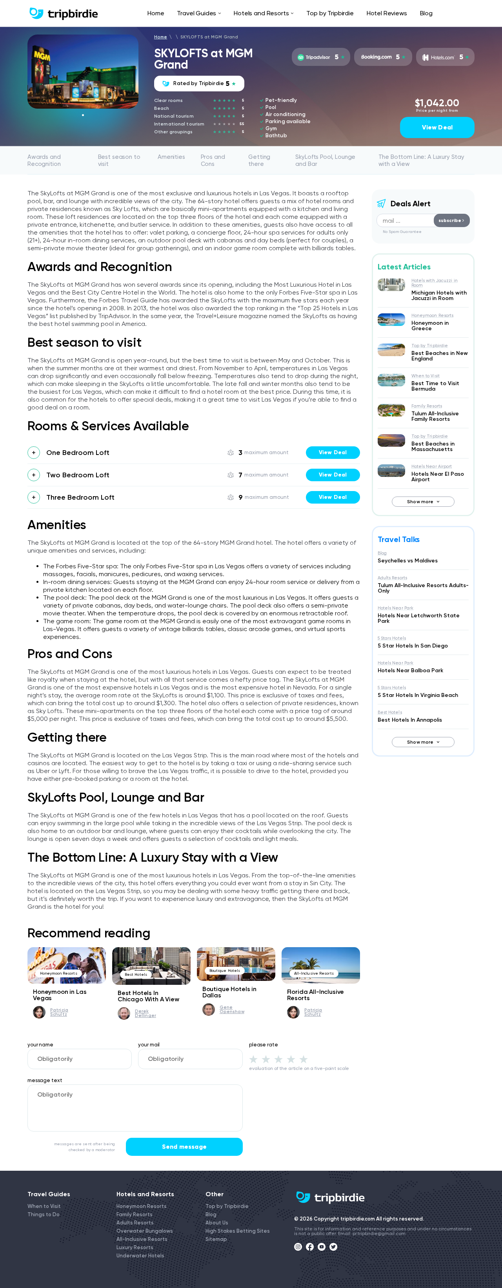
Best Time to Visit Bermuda (435, 386)
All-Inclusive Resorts (314, 973)
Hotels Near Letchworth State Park (419, 618)
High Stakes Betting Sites (238, 1231)
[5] (303, 1059)
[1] (253, 1059)
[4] (291, 1059)
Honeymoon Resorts (58, 973)
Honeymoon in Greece (430, 326)
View (333, 452)
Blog (426, 13)
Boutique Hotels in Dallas (229, 992)
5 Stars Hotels (392, 638)
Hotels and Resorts (261, 13)
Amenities (171, 156)
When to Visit (425, 375)
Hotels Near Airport (431, 466)
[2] (266, 1059)
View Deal (437, 127)
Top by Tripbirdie (329, 13)
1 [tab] (83, 115)
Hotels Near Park (396, 608)
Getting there (259, 160)
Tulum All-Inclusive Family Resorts (435, 416)
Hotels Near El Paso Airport (437, 477)
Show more (420, 501)
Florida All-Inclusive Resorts (315, 995)
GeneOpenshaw (232, 1009)
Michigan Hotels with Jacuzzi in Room (439, 295)
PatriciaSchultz (59, 1012)
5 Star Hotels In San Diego (413, 645)
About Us (217, 1223)
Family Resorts (426, 406)
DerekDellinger (145, 1013)
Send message (184, 1146)
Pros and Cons (213, 160)
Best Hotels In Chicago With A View (148, 996)
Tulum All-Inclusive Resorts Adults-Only (423, 588)
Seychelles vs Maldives (408, 560)
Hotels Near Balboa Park (410, 670)
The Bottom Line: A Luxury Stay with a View (421, 160)
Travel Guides (196, 13)
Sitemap (216, 1239)
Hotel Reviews (387, 13)
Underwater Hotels (140, 1256)
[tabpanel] (82, 72)
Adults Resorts (392, 577)
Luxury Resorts (134, 1247)
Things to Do (43, 1214)
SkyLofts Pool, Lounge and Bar (325, 160)
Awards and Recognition (44, 160)
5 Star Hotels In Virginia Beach (418, 695)
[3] (278, 1059)
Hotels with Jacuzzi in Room (434, 283)
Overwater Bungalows (144, 1231)
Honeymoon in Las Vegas (59, 995)
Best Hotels (136, 974)
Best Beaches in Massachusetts (433, 446)
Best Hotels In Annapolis (410, 720)
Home (155, 13)
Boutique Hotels (224, 970)
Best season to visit (119, 160)
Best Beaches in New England (439, 356)
